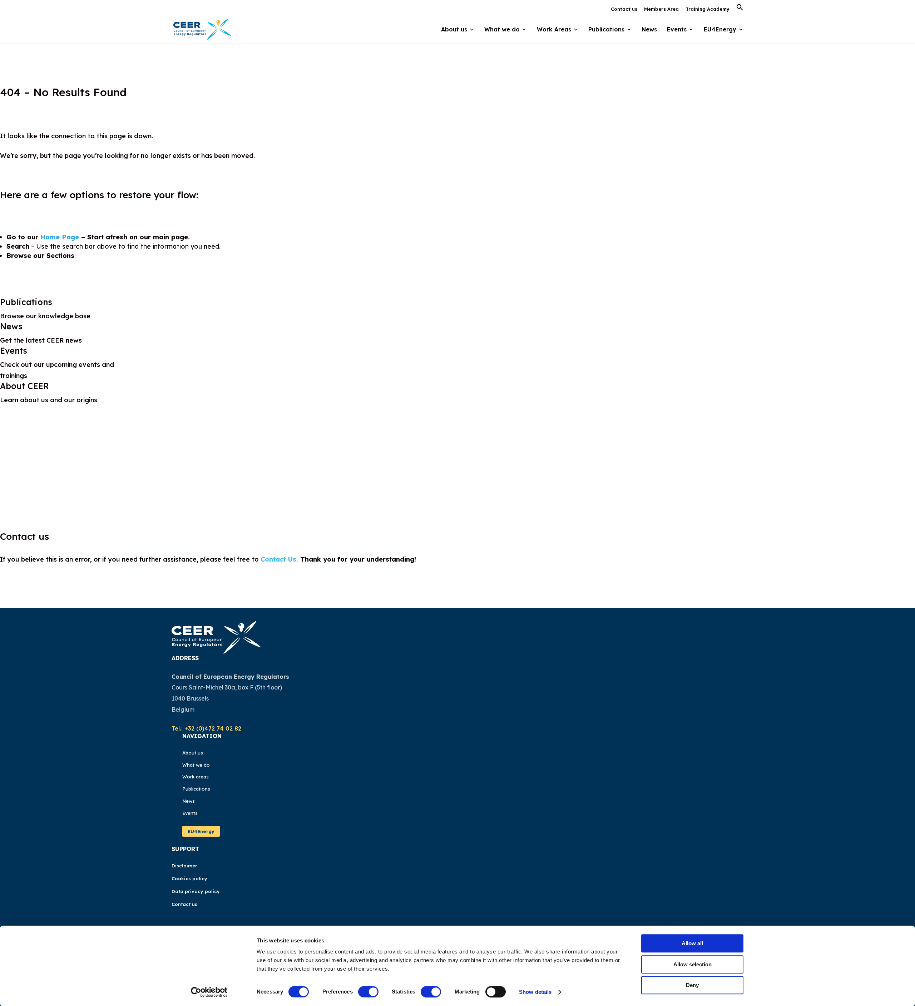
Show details (535, 992)
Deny (692, 985)
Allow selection (692, 964)
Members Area (661, 9)
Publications (26, 302)
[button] (739, 9)
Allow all (692, 943)
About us (192, 753)
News (649, 30)
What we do (196, 765)
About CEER (24, 386)
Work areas (195, 777)
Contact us (624, 9)
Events (677, 30)
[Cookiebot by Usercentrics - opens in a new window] (209, 992)
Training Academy (707, 9)
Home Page (59, 237)
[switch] (368, 991)
